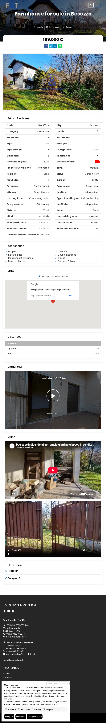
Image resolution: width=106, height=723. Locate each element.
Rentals (8, 677)
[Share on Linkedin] (55, 46)
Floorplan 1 (13, 570)
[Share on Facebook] (46, 46)
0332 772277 (18, 634)
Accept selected (35, 716)
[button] (10, 82)
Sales (7, 673)
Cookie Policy (35, 704)
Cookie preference (12, 704)
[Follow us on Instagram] (14, 611)
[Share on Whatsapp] (60, 46)
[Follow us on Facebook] (5, 611)
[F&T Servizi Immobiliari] (12, 5)
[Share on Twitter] (51, 46)
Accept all (9, 716)
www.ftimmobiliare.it (13, 660)
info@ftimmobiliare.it (16, 636)
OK (70, 295)
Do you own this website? (41, 296)
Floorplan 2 (13, 578)
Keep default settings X (58, 683)
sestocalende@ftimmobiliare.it (21, 654)
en (91, 5)
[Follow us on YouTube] (9, 611)
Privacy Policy (51, 704)
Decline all (20, 716)
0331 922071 (17, 651)
